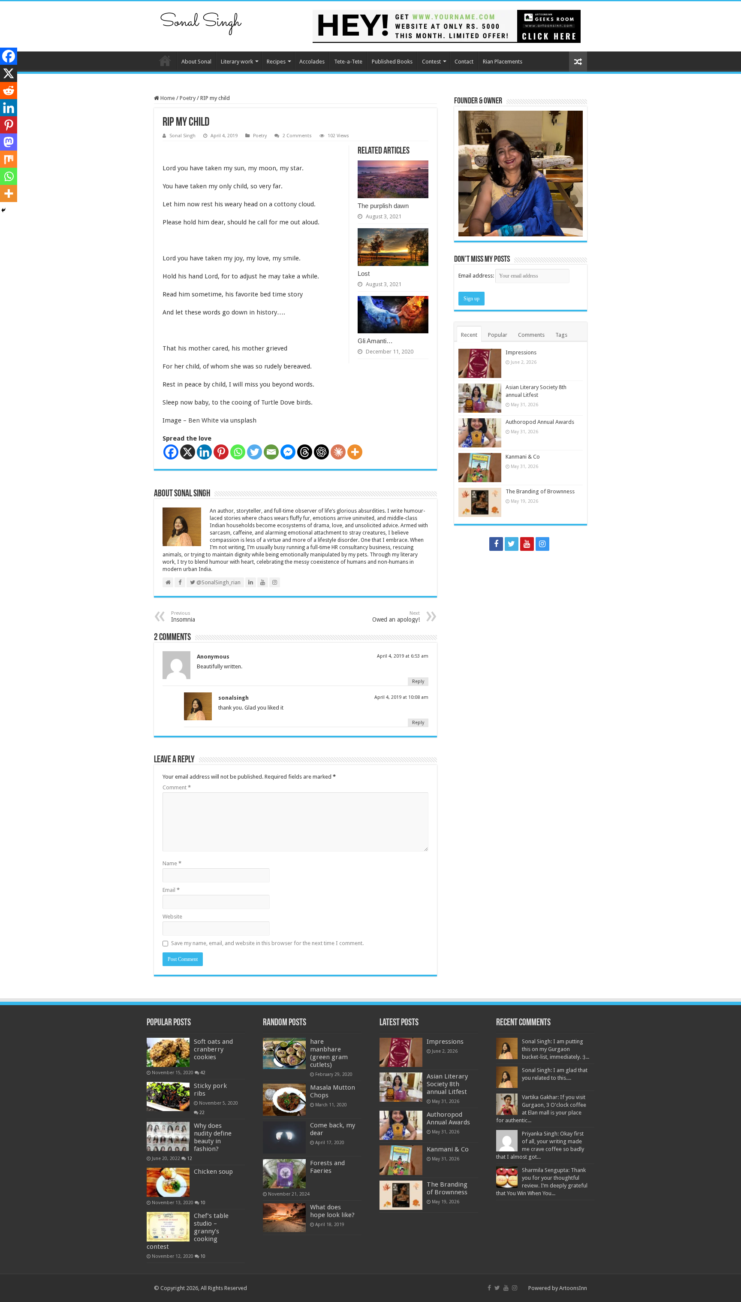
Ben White (203, 420)
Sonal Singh (182, 136)
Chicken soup (213, 1171)
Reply (418, 681)
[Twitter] (254, 451)
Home (165, 60)
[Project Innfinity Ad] (447, 26)
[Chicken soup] (168, 1182)
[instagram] (542, 544)
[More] (354, 451)
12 (189, 1158)
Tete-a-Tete (348, 61)
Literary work (237, 61)
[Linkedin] (204, 451)
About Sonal (196, 61)
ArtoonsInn (573, 1288)
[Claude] (338, 451)
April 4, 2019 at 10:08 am (401, 697)
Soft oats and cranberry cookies (213, 1049)
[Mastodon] (8, 142)
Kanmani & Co (523, 456)
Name (172, 863)
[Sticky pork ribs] (168, 1096)
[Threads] (304, 451)
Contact (464, 61)
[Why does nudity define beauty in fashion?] (168, 1136)
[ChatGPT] (321, 451)
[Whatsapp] (237, 451)
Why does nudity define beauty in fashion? (213, 1137)
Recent (469, 335)
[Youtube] (527, 544)
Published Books (392, 61)
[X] (187, 451)
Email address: (476, 275)
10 (202, 1202)
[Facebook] (170, 451)
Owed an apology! (396, 616)
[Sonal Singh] (201, 21)
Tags (561, 335)
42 (202, 1072)
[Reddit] (8, 90)
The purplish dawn (383, 205)
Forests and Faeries (327, 1167)
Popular (497, 335)
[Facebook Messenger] (287, 451)
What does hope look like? (332, 1211)
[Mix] (8, 159)
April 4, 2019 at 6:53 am (402, 656)
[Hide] (3, 210)
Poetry (188, 98)
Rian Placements (502, 61)
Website (172, 916)
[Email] (271, 451)
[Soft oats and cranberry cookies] (168, 1052)
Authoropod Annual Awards (540, 422)
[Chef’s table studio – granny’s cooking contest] (168, 1226)
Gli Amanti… (375, 340)
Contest (431, 61)
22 (202, 1112)
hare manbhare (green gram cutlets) (329, 1053)
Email (171, 890)
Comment (177, 787)
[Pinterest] (221, 451)
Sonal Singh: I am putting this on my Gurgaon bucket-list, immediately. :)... (555, 1049)
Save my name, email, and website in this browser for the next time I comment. (267, 943)
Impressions (521, 352)
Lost (364, 273)
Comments (531, 335)
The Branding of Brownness (540, 491)
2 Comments (297, 136)
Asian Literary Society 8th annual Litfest (447, 1084)
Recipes (276, 61)
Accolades (312, 61)
